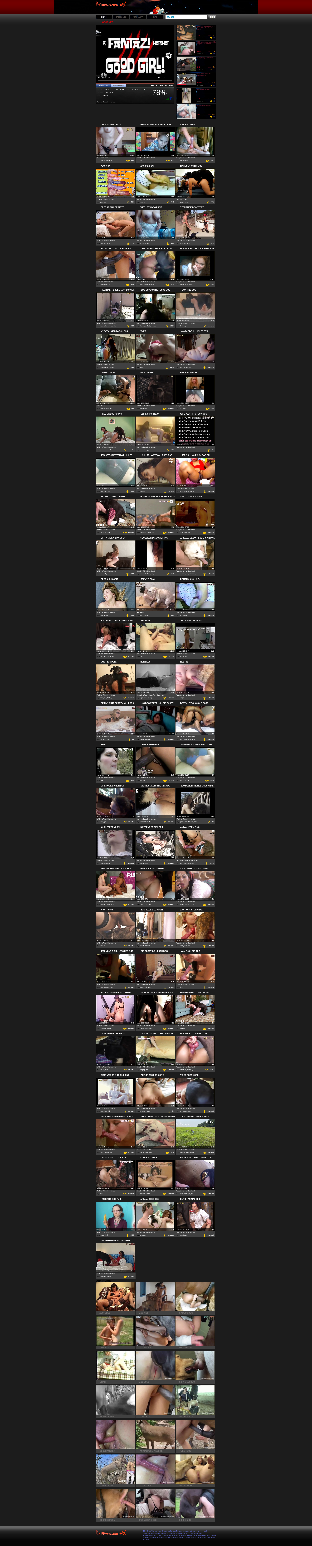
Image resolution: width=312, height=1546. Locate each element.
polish (191, 284)
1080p (109, 698)
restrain (113, 326)
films (105, 1111)
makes (149, 532)
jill (109, 284)
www (102, 946)
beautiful (103, 656)
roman (185, 615)
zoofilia (191, 904)
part (181, 367)
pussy (150, 698)
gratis (187, 904)
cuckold (186, 739)
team (101, 161)
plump (109, 656)
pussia (106, 161)
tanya (111, 161)
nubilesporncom (105, 863)
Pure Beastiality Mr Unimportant (203, 74)
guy (101, 1028)
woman (149, 1028)
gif (101, 739)
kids (111, 1152)
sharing (185, 161)
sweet (149, 739)
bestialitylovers (188, 822)
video (106, 284)
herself (107, 326)
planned (103, 904)
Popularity (138, 17)
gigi (181, 202)
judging (142, 1070)
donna (103, 408)
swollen (143, 491)
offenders (192, 574)
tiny (185, 326)
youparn (103, 202)
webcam (186, 491)
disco (107, 408)
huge (102, 1235)
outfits (185, 656)
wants (189, 450)
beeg (144, 1235)
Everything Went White (205, 58)
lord (181, 1111)
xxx (141, 450)
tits (106, 1235)
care (181, 1194)
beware (106, 1152)
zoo (108, 532)
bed (181, 1152)
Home (104, 17)
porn (102, 284)
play (147, 615)
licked (189, 367)
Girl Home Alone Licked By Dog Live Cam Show (206, 43)
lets (144, 243)
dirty (105, 574)
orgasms (103, 1276)
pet (145, 615)
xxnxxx (142, 202)
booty (142, 987)
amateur (189, 1070)
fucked (146, 284)
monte (142, 946)
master (148, 822)
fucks (145, 904)
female (109, 1028)
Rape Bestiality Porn (204, 89)
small (185, 367)
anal (108, 739)
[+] (167, 98)
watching (111, 367)
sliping (145, 450)
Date (155, 17)
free (102, 243)
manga (145, 408)
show (145, 1028)
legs (141, 698)
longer (103, 326)
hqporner (105, 95)
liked (105, 491)
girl (109, 491)
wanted (182, 1028)
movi (108, 243)
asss (141, 656)
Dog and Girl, (110, 92)
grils (184, 408)
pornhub (143, 780)
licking (182, 284)
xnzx (141, 367)
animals (182, 574)
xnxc (102, 780)
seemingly (187, 1194)
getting (151, 284)
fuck (147, 243)
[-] (171, 98)
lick (146, 739)
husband (143, 532)
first (152, 574)
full (106, 532)
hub (102, 615)
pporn (106, 615)
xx (105, 946)
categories (121, 17)
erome (148, 1194)
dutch (185, 1235)
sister (181, 946)
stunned (143, 822)
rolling (109, 1276)
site (141, 1111)
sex (141, 161)
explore (142, 1194)
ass (113, 656)
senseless (190, 863)
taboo (142, 326)
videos (153, 326)
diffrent (142, 863)
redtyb (182, 698)
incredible (143, 574)
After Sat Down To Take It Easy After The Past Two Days (205, 28)
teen (181, 243)
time (148, 574)
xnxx (185, 946)
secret (142, 1152)
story (188, 243)
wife (181, 161)
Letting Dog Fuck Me (204, 105)
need (108, 904)
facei (147, 1070)
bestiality (148, 326)
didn (112, 904)
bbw (149, 904)
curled (186, 1152)
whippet (191, 1152)
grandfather (104, 367)
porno (102, 450)
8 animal (111, 7)
